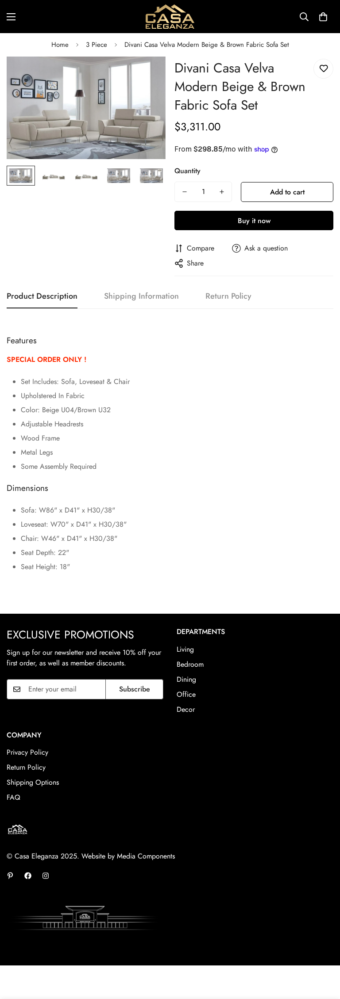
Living (185, 649)
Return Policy (26, 767)
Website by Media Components (128, 856)
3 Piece (96, 44)
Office (186, 694)
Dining (186, 679)
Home (60, 44)
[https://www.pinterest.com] (10, 875)
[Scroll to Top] (323, 951)
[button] (323, 17)
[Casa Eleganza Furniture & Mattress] (170, 16)
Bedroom (190, 664)
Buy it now (254, 221)
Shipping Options (33, 782)
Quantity (187, 171)
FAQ (13, 797)
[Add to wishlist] (323, 69)
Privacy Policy (27, 752)
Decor (186, 709)
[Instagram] (45, 875)
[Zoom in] (147, 75)
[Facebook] (27, 875)
